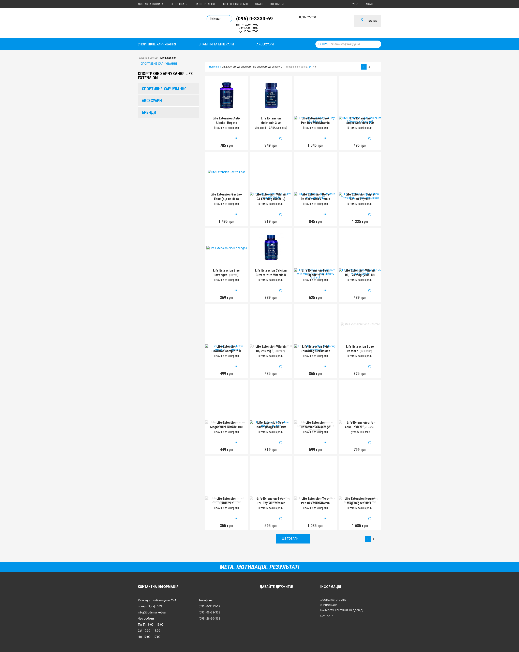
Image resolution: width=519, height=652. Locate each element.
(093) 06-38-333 (209, 612)
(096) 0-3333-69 (254, 18)
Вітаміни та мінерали (216, 44)
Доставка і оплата (150, 3)
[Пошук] (377, 44)
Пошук (323, 44)
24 (310, 66)
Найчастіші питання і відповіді (341, 610)
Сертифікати (179, 3)
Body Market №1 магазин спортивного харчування (165, 24)
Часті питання (205, 3)
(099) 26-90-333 (209, 618)
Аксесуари (265, 44)
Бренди (149, 112)
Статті (259, 3)
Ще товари (290, 538)
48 (314, 66)
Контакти (277, 3)
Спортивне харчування (157, 44)
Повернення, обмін (235, 3)
